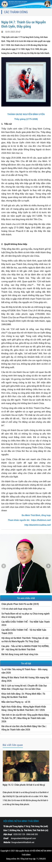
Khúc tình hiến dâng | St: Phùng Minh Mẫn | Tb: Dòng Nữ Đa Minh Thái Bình (23, 695)
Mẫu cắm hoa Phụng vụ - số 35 (15, 701)
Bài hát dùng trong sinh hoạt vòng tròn (19, 654)
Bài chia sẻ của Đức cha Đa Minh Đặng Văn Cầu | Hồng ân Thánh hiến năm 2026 (23, 728)
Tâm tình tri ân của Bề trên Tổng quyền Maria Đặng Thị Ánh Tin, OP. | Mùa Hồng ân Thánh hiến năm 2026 (25, 718)
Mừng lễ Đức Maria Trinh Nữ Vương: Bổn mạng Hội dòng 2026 (25, 679)
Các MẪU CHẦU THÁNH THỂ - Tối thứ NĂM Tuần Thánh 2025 (23, 631)
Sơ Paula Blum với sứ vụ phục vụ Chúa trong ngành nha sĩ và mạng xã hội (25, 615)
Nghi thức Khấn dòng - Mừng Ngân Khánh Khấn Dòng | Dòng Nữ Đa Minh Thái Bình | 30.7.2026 (23, 708)
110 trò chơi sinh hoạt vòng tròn (16, 608)
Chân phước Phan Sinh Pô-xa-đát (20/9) (20, 604)
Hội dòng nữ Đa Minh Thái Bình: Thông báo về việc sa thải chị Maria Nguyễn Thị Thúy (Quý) (25, 639)
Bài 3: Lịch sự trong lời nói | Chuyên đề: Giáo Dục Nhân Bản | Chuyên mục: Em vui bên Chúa (24, 687)
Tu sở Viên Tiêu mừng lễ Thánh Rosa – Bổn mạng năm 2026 (24, 671)
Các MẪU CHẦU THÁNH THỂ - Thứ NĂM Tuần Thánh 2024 (25, 623)
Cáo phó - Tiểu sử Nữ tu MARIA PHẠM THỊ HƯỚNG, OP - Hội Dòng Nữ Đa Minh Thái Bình (25, 647)
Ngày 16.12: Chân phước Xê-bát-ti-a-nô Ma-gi (24, 784)
